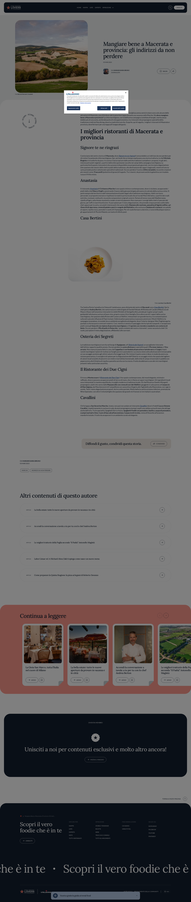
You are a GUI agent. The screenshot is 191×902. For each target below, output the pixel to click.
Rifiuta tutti (104, 108)
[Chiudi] (126, 92)
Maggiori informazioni (85, 102)
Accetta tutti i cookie (118, 108)
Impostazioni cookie (73, 108)
